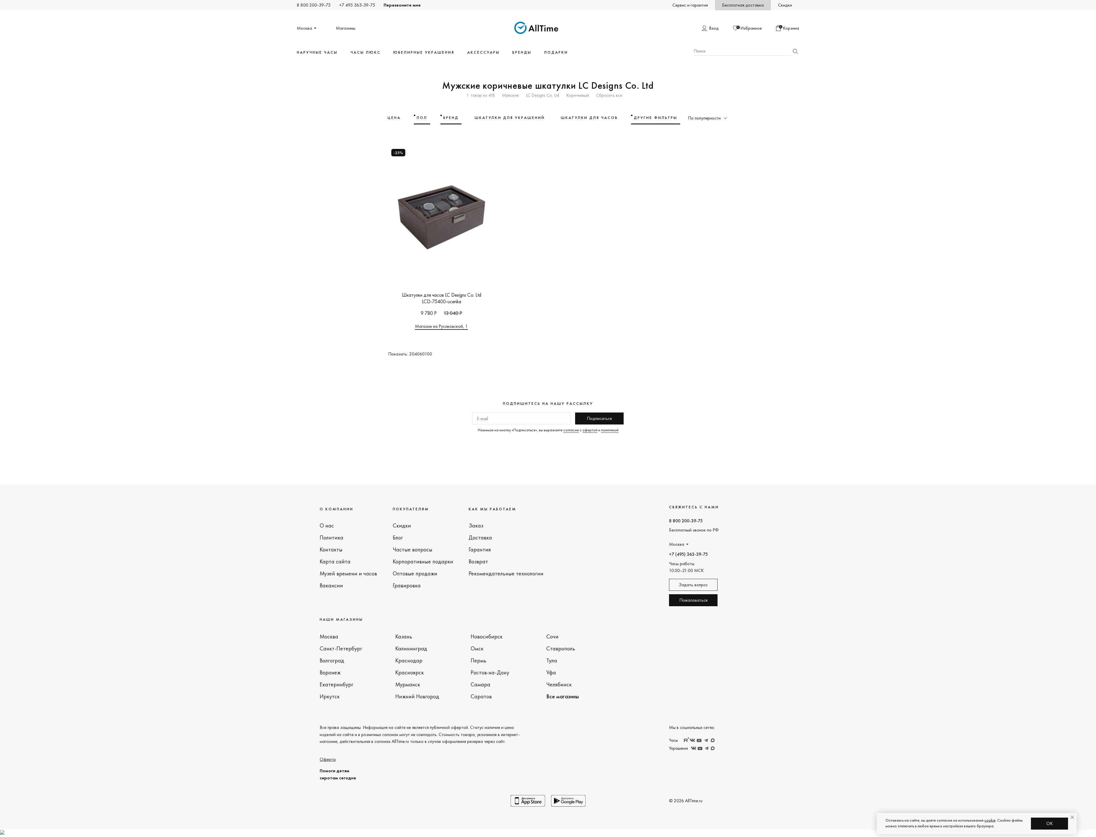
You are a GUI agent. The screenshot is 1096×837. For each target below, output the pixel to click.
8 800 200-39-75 (314, 5)
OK (1049, 823)
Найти (795, 51)
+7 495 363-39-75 (357, 5)
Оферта (328, 759)
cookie (990, 820)
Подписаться (599, 418)
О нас (327, 525)
